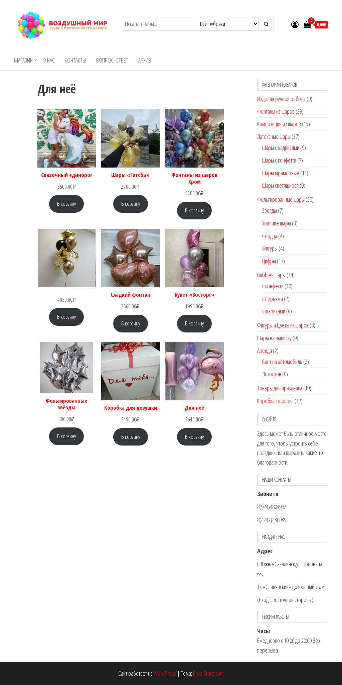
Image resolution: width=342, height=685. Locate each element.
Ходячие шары (276, 223)
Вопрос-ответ (112, 60)
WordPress (165, 673)
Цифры (269, 261)
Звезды (269, 210)
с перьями (272, 299)
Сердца (269, 236)
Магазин (23, 60)
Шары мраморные (280, 173)
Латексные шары (274, 136)
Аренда (264, 351)
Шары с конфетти (279, 160)
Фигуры (270, 248)
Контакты (75, 60)
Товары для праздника (279, 388)
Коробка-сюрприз (275, 401)
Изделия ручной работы (281, 99)
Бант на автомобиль (282, 362)
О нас (49, 60)
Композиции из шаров (279, 124)
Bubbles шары (271, 275)
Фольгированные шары (281, 199)
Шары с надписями (280, 147)
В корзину (66, 203)
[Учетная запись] (295, 24)
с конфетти (273, 286)
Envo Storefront (208, 673)
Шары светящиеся (280, 185)
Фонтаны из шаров (276, 111)
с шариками (273, 311)
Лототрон (271, 374)
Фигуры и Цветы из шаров (283, 325)
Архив (144, 60)
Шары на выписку (274, 338)
